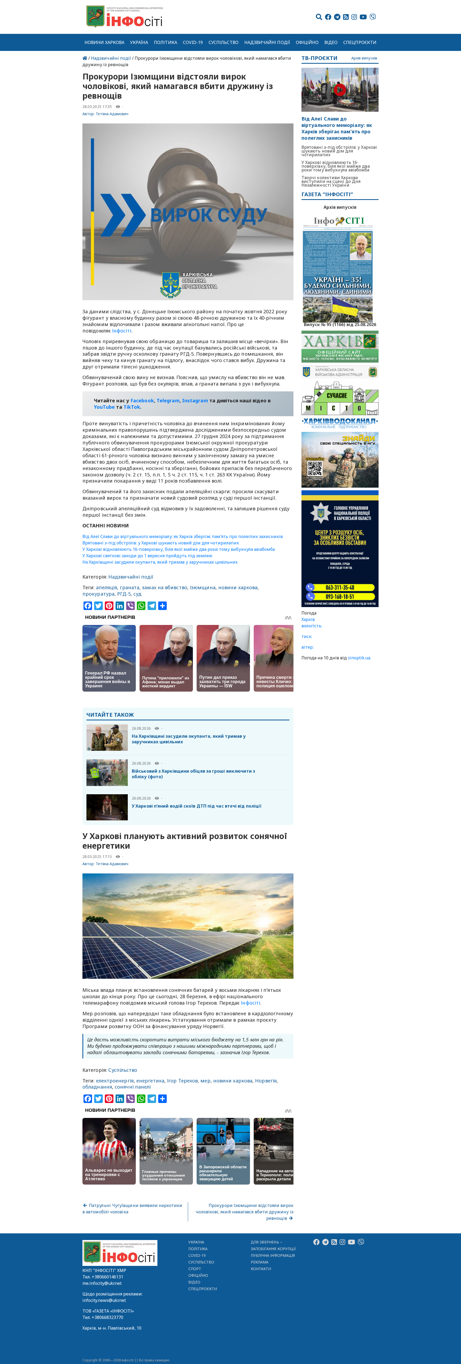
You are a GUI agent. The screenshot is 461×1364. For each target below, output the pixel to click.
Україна (139, 42)
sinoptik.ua (359, 658)
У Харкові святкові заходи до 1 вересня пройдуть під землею (147, 556)
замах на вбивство (164, 587)
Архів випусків (364, 58)
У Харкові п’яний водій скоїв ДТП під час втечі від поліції (196, 806)
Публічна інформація (273, 1255)
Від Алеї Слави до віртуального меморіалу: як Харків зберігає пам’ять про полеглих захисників (182, 536)
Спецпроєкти (359, 42)
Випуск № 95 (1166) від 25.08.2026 (340, 324)
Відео (330, 42)
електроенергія (115, 1080)
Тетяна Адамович (112, 113)
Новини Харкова (104, 42)
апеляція (106, 587)
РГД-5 (123, 594)
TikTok (132, 407)
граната (129, 587)
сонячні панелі (133, 1087)
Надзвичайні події (267, 42)
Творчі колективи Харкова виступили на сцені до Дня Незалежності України (330, 181)
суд (137, 594)
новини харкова (237, 587)
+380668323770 (107, 1317)
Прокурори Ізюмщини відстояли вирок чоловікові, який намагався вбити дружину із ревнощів (244, 1211)
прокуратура (98, 594)
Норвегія (266, 1080)
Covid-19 (193, 42)
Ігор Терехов (182, 1080)
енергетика (150, 1080)
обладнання (97, 1087)
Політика (165, 42)
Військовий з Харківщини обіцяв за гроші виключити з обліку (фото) (193, 774)
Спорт (194, 1268)
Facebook (142, 400)
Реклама (260, 1262)
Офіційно (307, 42)
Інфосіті (121, 330)
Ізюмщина (203, 587)
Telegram (168, 400)
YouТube (104, 407)
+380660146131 (107, 1277)
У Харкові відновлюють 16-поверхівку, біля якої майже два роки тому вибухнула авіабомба (178, 549)
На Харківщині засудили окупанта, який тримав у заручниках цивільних (160, 562)
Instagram (195, 400)
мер (205, 1080)
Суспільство (224, 42)
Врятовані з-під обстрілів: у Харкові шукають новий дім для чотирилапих (160, 543)
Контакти (261, 1268)
